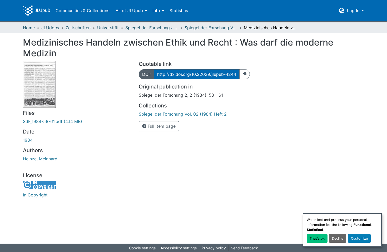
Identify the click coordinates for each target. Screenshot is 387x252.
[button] (36, 10)
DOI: (146, 74)
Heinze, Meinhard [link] (40, 158)
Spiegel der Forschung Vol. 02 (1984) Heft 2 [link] (211, 27)
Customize (359, 238)
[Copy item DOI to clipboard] (244, 74)
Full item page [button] (161, 126)
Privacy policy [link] (214, 248)
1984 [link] (28, 140)
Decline (337, 238)
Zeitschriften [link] (78, 27)
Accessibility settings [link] (179, 248)
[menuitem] (131, 10)
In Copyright (35, 194)
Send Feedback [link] (244, 248)
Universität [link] (108, 27)
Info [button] (156, 10)
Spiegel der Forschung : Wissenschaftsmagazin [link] (151, 27)
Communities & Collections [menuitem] (82, 10)
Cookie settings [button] (142, 248)
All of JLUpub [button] (129, 10)
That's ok (317, 238)
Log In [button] (354, 10)
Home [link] (29, 27)
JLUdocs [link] (50, 27)
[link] (77, 121)
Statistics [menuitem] (179, 10)
